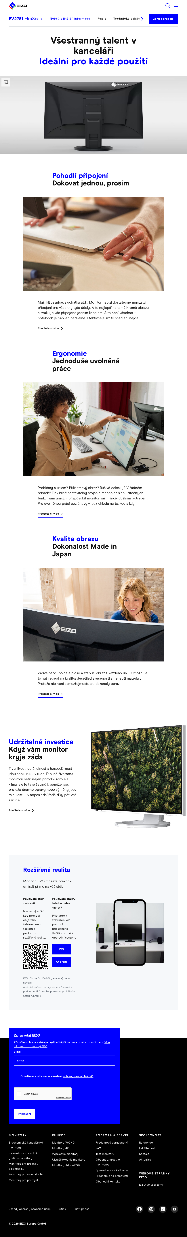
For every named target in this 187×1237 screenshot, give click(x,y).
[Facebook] (139, 1209)
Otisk (62, 1209)
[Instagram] (151, 1209)
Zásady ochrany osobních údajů (30, 1209)
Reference (146, 1142)
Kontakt (144, 1154)
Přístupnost (81, 1209)
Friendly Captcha (63, 1097)
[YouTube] (174, 1209)
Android (61, 961)
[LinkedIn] (163, 1209)
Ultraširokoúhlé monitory (68, 1159)
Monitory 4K (60, 1148)
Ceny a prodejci (163, 19)
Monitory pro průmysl (23, 1180)
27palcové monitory (65, 1154)
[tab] (72, 21)
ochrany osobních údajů (78, 1076)
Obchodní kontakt (108, 1181)
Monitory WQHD (63, 1142)
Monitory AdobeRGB (66, 1165)
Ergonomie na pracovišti (112, 1176)
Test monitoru (105, 1154)
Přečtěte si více (48, 328)
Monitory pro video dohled (26, 1174)
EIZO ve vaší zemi (151, 1184)
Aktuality (145, 1159)
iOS (61, 949)
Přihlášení (24, 1114)
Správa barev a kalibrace (112, 1170)
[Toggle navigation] (176, 6)
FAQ (98, 1148)
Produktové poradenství (112, 1142)
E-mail (17, 1052)
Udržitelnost (147, 1148)
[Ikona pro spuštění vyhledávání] (168, 6)
